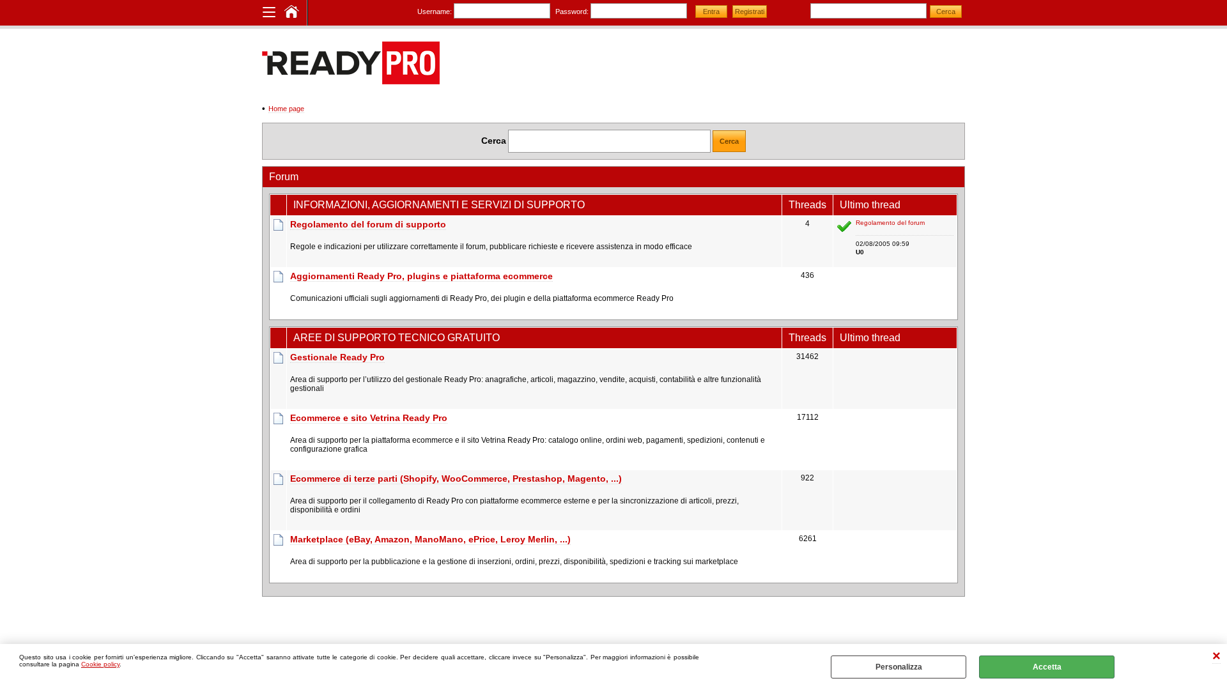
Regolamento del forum (890, 222)
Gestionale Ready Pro (337, 357)
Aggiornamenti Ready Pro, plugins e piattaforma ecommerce (421, 276)
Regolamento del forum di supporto (368, 224)
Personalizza (899, 667)
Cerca (493, 140)
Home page (286, 108)
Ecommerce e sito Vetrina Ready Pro (368, 418)
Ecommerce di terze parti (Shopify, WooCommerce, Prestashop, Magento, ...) (456, 478)
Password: (572, 11)
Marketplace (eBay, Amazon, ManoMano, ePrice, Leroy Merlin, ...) (430, 539)
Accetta (1047, 667)
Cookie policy (100, 664)
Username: (434, 11)
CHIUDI (1216, 657)
